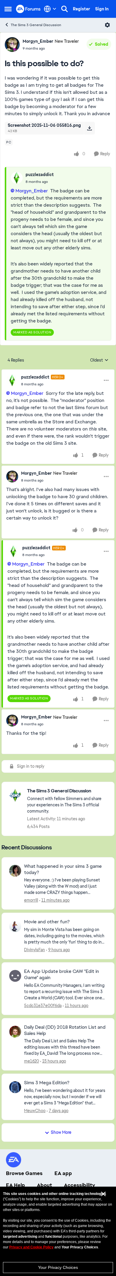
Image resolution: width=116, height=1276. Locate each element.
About (44, 1185)
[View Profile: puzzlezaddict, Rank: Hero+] (12, 380)
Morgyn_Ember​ (31, 191)
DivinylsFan (34, 949)
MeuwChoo (35, 1110)
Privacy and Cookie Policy (31, 1247)
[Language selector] (50, 9)
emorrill (31, 900)
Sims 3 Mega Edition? (46, 1083)
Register (81, 9)
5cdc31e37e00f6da (43, 1005)
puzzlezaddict (40, 174)
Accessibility (79, 1185)
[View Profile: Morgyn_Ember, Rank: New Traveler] (12, 44)
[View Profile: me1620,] (15, 1032)
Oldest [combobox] (99, 360)
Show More (61, 1132)
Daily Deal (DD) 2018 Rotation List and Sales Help (65, 1030)
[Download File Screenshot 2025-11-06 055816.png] (89, 128)
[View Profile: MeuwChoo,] (15, 1087)
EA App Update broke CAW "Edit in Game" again (61, 974)
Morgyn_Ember (38, 41)
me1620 (31, 1061)
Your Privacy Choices (58, 1267)
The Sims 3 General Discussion (36, 25)
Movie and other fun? (47, 922)
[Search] (64, 8)
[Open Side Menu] (8, 8)
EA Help (15, 1185)
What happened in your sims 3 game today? (63, 869)
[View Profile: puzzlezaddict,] (17, 178)
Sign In (102, 9)
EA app (63, 1173)
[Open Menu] (107, 25)
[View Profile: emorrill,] (15, 871)
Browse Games (24, 1173)
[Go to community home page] (28, 9)
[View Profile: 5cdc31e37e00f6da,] (15, 976)
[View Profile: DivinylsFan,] (15, 926)
